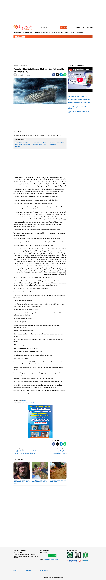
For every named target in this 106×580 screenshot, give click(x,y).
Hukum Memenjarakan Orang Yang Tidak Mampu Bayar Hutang (53, 451)
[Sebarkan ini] (53, 74)
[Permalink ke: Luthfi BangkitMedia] (15, 74)
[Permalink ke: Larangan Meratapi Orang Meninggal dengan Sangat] (40, 470)
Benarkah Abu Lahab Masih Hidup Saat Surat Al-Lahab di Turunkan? (22, 144)
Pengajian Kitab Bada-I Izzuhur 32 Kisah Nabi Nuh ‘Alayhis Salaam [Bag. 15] (25, 451)
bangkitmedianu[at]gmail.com (51, 559)
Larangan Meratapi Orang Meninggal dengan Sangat (39, 480)
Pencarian (63, 27)
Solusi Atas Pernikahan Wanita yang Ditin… (78, 111)
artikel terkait (30, 403)
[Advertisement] (53, 11)
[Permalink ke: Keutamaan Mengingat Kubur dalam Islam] (58, 470)
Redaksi (28, 570)
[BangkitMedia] (22, 27)
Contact (16, 570)
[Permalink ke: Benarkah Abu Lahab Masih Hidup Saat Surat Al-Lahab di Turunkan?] (21, 470)
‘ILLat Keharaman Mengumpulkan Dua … (79, 99)
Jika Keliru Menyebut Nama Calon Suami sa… (79, 103)
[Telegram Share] (61, 74)
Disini (24, 400)
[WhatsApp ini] (64, 74)
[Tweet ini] (57, 74)
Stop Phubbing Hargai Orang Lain (77, 96)
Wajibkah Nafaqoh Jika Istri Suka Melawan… (77, 107)
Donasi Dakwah (43, 570)
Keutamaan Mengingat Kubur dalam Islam (58, 480)
